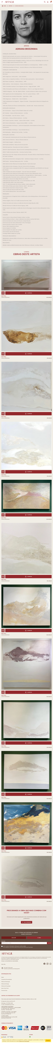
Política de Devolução (5, 981)
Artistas (10, 5)
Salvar (49, 943)
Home (5, 5)
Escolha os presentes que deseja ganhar (12, 968)
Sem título (3, 296)
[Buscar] (45, 2)
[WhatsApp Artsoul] (50, 964)
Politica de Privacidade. (28, 947)
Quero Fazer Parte (5, 988)
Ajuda (2, 977)
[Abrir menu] (2, 2)
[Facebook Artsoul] (44, 964)
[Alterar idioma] (30, 1037)
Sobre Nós (3, 964)
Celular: (3, 941)
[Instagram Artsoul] (47, 964)
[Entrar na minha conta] (48, 2)
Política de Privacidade (5, 986)
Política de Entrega (5, 983)
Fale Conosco (27, 922)
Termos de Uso (20, 947)
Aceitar (48, 1040)
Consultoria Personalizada (6, 979)
